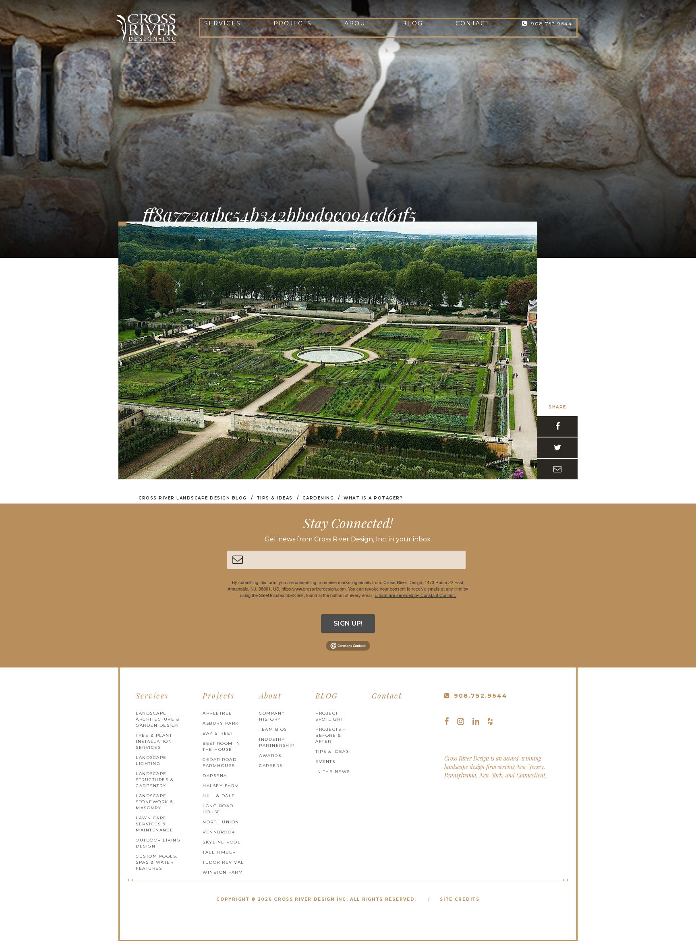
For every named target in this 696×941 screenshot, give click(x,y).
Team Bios (273, 729)
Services (222, 23)
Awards (270, 755)
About (357, 23)
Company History (272, 716)
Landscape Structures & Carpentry (155, 779)
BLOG (412, 23)
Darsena (215, 775)
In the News (332, 771)
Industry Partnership (277, 742)
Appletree (217, 713)
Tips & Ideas (332, 751)
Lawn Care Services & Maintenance (155, 824)
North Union (221, 822)
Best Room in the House (221, 746)
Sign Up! (348, 623)
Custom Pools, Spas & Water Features (157, 862)
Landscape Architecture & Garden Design (158, 719)
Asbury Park (221, 723)
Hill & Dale (219, 795)
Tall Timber (219, 852)
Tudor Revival (223, 862)
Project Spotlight (329, 716)
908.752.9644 (551, 24)
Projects (292, 23)
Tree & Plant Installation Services (154, 741)
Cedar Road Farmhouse (219, 762)
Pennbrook (219, 832)
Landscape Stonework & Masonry (155, 801)
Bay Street (218, 733)
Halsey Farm (221, 785)
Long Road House (218, 809)
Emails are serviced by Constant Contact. (415, 595)
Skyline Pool (221, 842)
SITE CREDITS (459, 899)
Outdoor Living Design (158, 843)
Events (325, 761)
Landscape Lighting (151, 760)
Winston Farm (223, 872)
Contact (473, 23)
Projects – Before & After (330, 735)
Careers (271, 765)
